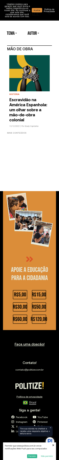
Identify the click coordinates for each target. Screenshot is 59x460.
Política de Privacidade (49, 10)
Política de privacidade (29, 396)
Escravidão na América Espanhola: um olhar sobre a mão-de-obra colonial (28, 109)
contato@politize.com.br (29, 369)
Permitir (32, 456)
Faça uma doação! (30, 344)
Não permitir (47, 456)
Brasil (32, 402)
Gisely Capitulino (32, 126)
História (14, 94)
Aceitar (37, 10)
